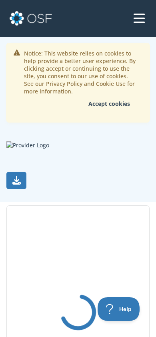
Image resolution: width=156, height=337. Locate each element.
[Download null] (16, 180)
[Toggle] (139, 18)
